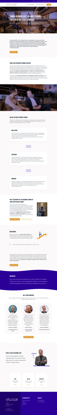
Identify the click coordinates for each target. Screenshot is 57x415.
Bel (28, 384)
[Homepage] (11, 4)
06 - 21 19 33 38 (8, 408)
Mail (15, 384)
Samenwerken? (14, 265)
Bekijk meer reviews (28, 337)
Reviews (34, 1)
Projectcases (39, 1)
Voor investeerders (30, 4)
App (41, 384)
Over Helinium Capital (46, 1)
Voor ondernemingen (40, 4)
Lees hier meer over (15, 219)
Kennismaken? (14, 52)
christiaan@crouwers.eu (10, 410)
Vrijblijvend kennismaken (27, 219)
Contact (48, 4)
